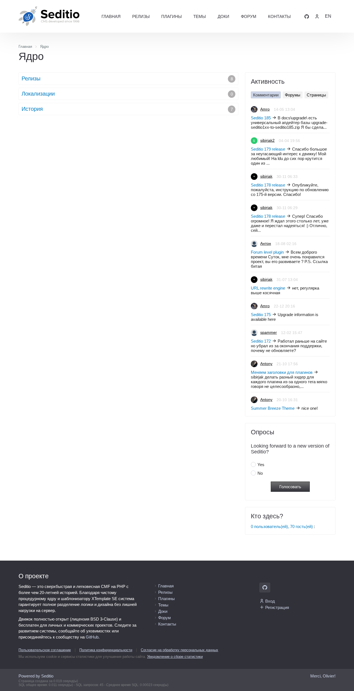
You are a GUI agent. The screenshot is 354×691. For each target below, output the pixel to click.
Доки (223, 16)
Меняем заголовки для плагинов (282, 372)
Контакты (279, 16)
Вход (270, 601)
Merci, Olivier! (322, 676)
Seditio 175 (261, 314)
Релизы (141, 16)
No (260, 473)
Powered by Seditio (36, 676)
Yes (260, 464)
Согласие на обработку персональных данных (179, 650)
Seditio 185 (261, 117)
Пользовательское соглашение (45, 650)
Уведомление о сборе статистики (175, 657)
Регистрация (277, 607)
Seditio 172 (261, 341)
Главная (111, 16)
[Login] (316, 16)
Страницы (316, 95)
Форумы (292, 95)
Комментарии (265, 95)
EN (328, 16)
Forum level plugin (267, 252)
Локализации (127, 94)
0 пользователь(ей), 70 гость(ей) (282, 526)
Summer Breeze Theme (273, 408)
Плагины (171, 16)
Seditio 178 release (268, 185)
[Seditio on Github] (306, 16)
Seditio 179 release (268, 149)
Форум (248, 16)
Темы (199, 16)
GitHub (92, 637)
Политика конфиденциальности (105, 650)
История (127, 109)
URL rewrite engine (268, 288)
